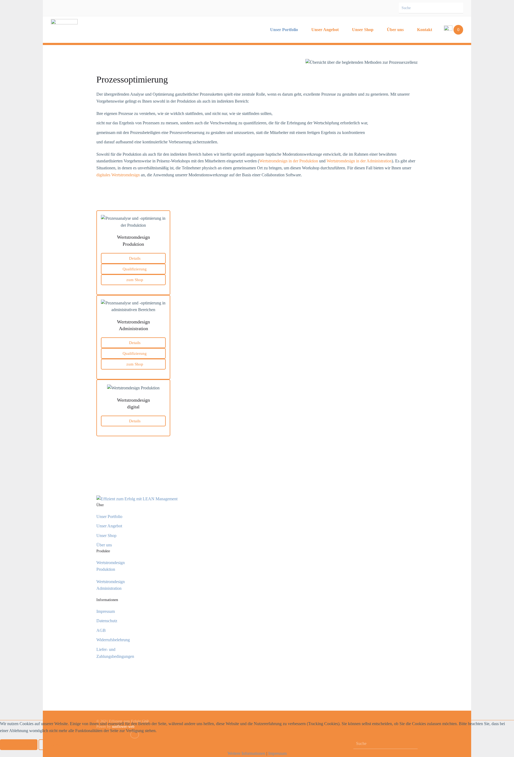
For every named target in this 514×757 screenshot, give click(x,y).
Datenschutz (106, 620)
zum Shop (134, 280)
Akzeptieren (19, 745)
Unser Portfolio (284, 29)
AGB (101, 630)
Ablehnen (55, 745)
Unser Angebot (325, 29)
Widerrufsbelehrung (113, 639)
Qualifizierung (135, 269)
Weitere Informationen (246, 753)
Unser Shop (362, 29)
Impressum (105, 611)
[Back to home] (64, 29)
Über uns (395, 29)
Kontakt (424, 29)
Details (135, 258)
